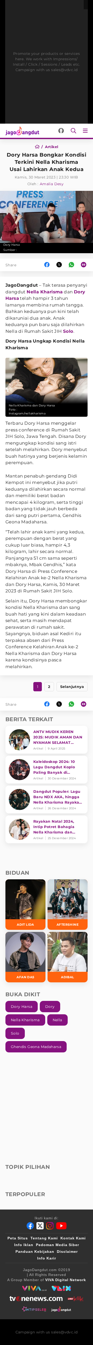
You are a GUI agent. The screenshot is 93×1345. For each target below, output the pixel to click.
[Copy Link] (85, 265)
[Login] (61, 131)
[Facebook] (30, 1225)
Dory (50, 1006)
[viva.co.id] (34, 1288)
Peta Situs (17, 1238)
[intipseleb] (34, 1309)
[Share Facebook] (47, 265)
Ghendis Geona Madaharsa (36, 1046)
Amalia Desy (52, 184)
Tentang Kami (44, 1238)
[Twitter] (40, 1225)
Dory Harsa (21, 1006)
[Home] (39, 146)
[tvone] (36, 1298)
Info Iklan (23, 1245)
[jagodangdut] (61, 1309)
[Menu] (86, 131)
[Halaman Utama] (21, 131)
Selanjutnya (72, 686)
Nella (57, 1020)
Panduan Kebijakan (35, 1251)
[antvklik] (75, 1298)
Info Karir (46, 1258)
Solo (68, 331)
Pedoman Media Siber (57, 1245)
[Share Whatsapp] (71, 265)
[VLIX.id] (61, 1288)
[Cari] (73, 131)
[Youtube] (61, 1225)
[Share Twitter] (59, 265)
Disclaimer (67, 1251)
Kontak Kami (73, 1238)
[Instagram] (49, 1225)
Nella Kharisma (45, 291)
